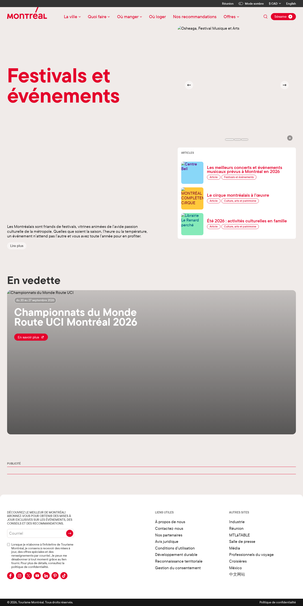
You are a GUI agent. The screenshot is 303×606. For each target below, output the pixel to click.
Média (234, 548)
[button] (16, 245)
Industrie (237, 521)
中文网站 (237, 574)
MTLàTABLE (239, 535)
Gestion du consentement (178, 567)
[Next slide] (284, 85)
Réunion (228, 4)
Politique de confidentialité (278, 602)
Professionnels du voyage (251, 554)
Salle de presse (242, 541)
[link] (31, 337)
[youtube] (37, 575)
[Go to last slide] (189, 85)
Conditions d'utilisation (175, 548)
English (291, 3)
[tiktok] (63, 575)
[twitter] (28, 575)
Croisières (238, 561)
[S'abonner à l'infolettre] (69, 533)
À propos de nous (170, 521)
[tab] (230, 139)
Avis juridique (166, 541)
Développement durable (176, 554)
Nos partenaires (168, 535)
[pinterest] (55, 575)
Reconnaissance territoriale (179, 561)
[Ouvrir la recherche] (266, 17)
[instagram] (19, 575)
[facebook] (10, 575)
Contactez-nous (169, 528)
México (235, 567)
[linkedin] (46, 575)
